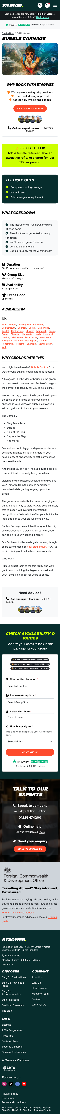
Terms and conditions (14, 1102)
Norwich (18, 340)
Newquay (7, 340)
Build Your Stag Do (30, 849)
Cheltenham (17, 331)
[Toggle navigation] (55, 5)
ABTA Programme (12, 1030)
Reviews (36, 999)
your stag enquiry (37, 546)
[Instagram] (4, 1084)
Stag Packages (10, 999)
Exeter (5, 334)
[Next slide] (53, 59)
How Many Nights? (22, 726)
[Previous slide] (6, 59)
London (5, 337)
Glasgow (15, 334)
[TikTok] (10, 1084)
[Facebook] (17, 1084)
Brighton (22, 327)
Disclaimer (8, 1098)
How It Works (39, 988)
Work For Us (39, 1004)
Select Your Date (21, 711)
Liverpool (48, 334)
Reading (20, 343)
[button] (47, 5)
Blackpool (38, 324)
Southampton (45, 343)
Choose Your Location (24, 679)
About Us (37, 977)
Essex (52, 331)
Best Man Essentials (13, 1005)
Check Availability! (30, 108)
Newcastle (45, 337)
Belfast (12, 324)
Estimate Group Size (23, 695)
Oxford (43, 340)
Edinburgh (41, 331)
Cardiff (5, 331)
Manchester (31, 337)
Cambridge (43, 327)
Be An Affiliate (10, 1041)
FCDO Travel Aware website (18, 912)
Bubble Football (40, 367)
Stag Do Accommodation (11, 993)
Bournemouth (8, 327)
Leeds (38, 334)
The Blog (7, 1010)
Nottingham (31, 340)
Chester (30, 331)
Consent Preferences (14, 1052)
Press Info (7, 1035)
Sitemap (6, 1024)
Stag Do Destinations (14, 977)
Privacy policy (10, 1093)
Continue (28, 752)
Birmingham (25, 324)
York (4, 347)
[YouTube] (24, 1084)
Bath (4, 324)
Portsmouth (8, 343)
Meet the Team (40, 993)
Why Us (36, 982)
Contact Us (7, 964)
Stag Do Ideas (8, 33)
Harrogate (27, 334)
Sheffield (31, 343)
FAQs (42, 831)
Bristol (32, 327)
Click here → (42, 17)
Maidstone (17, 337)
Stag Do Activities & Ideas (13, 984)
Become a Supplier (12, 1046)
